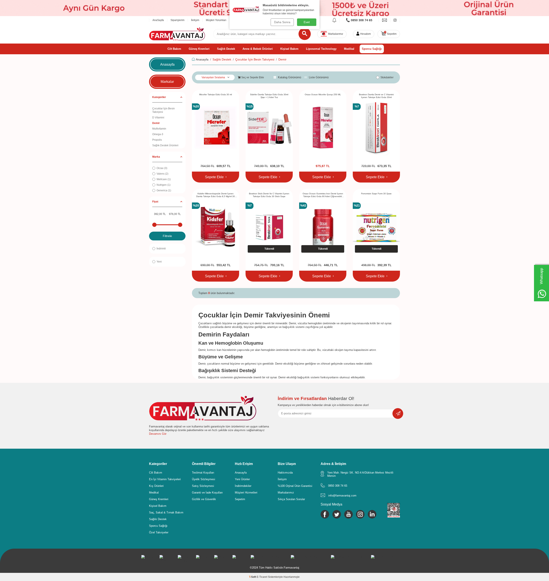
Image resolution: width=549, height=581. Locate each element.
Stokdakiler (387, 77)
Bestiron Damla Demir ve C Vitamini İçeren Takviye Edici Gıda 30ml (376, 95)
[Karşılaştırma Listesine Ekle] (279, 177)
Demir (156, 123)
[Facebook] (325, 514)
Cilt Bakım (174, 48)
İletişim (195, 20)
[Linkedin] (372, 514)
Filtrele (167, 236)
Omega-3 (157, 134)
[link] (359, 20)
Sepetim (240, 499)
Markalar (167, 81)
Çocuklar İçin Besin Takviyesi (163, 110)
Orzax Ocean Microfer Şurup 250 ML (323, 94)
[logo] (177, 33)
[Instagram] (360, 514)
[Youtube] (348, 514)
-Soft (253, 576)
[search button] (305, 34)
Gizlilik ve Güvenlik (204, 499)
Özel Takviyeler (158, 532)
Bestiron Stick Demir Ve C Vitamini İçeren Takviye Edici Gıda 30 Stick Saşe (269, 195)
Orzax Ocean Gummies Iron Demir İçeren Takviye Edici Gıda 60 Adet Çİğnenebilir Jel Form (323, 195)
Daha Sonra (282, 22)
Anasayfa (167, 64)
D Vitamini (158, 117)
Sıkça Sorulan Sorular (291, 499)
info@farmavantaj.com (342, 495)
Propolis (157, 139)
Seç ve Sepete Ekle (252, 77)
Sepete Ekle (214, 177)
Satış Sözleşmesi (203, 485)
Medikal (349, 48)
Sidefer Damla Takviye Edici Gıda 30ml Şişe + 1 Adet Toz (269, 95)
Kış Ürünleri (156, 485)
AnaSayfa (158, 20)
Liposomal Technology (321, 48)
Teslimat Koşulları (203, 472)
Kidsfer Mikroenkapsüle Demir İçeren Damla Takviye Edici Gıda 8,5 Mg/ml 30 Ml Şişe (215, 195)
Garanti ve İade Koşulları (207, 492)
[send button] (397, 413)
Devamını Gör (157, 433)
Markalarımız (286, 492)
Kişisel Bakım (289, 48)
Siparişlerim (177, 20)
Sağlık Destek (226, 48)
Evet (307, 22)
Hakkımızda (285, 472)
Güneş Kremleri (199, 48)
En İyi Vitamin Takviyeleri (165, 479)
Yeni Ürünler (242, 479)
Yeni (159, 261)
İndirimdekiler (243, 485)
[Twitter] (336, 514)
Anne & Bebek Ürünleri (258, 48)
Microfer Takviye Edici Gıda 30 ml (215, 94)
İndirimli (161, 248)
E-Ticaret (262, 576)
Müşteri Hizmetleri (246, 492)
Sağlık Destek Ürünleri (165, 145)
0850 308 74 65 (337, 485)
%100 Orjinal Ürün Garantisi (295, 485)
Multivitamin (159, 128)
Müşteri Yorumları (216, 20)
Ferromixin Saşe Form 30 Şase (376, 193)
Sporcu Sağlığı (372, 48)
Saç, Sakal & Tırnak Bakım (166, 512)
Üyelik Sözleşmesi (203, 479)
